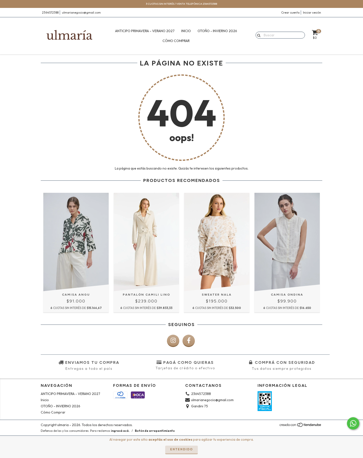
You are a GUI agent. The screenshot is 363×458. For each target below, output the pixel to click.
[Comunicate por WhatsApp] (353, 423)
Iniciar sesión (312, 12)
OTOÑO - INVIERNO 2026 (217, 31)
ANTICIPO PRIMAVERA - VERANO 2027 (145, 31)
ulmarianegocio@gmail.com (81, 12)
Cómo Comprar (176, 41)
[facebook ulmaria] (188, 341)
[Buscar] (258, 35)
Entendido (181, 449)
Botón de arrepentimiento (155, 431)
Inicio (186, 31)
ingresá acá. (120, 431)
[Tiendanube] (300, 426)
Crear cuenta (290, 12)
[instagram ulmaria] (173, 341)
